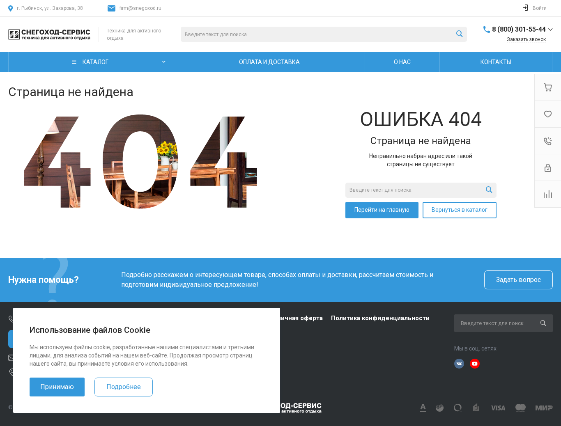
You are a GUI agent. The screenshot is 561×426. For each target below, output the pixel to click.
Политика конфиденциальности (380, 318)
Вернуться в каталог (459, 209)
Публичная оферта (294, 318)
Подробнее (123, 387)
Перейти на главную (381, 209)
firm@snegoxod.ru (140, 8)
